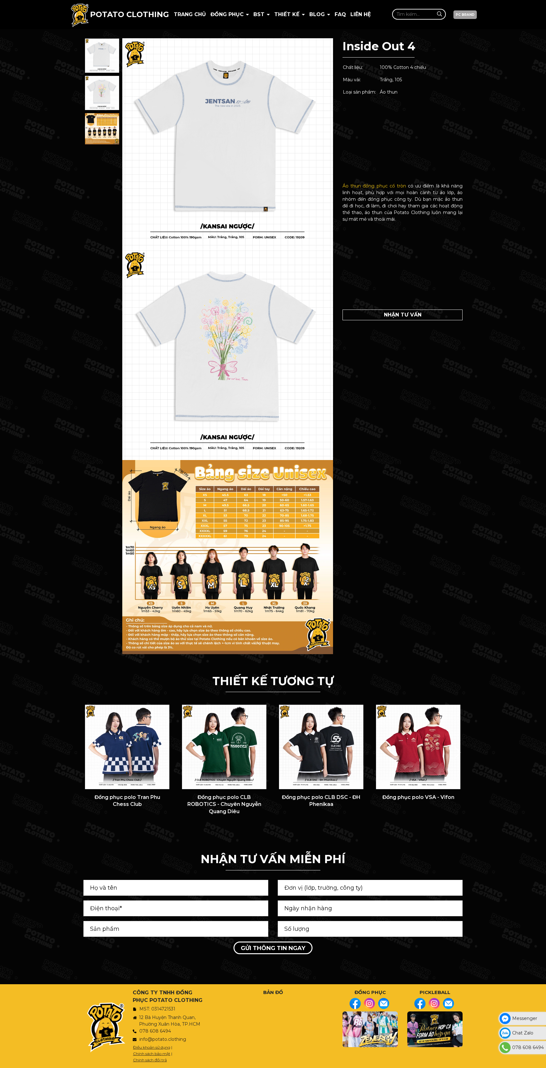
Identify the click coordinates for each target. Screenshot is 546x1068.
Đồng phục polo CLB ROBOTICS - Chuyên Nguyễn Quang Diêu (224, 804)
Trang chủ (190, 14)
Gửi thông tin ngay (273, 948)
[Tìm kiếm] (439, 14)
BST (259, 14)
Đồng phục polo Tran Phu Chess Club (127, 800)
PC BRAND (465, 15)
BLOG (317, 14)
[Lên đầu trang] (539, 1060)
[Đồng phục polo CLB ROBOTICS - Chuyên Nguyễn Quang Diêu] (224, 747)
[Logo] (79, 14)
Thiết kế (287, 14)
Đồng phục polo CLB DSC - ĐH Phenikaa (321, 800)
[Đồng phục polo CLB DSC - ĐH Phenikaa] (321, 747)
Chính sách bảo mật (151, 1053)
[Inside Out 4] (102, 56)
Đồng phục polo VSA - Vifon (418, 797)
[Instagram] (369, 1003)
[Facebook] (355, 1003)
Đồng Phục (227, 14)
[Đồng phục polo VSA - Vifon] (418, 747)
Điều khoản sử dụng (151, 1047)
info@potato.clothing (162, 1039)
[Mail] (383, 1003)
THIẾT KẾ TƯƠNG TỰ (273, 681)
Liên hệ (360, 14)
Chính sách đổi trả (150, 1060)
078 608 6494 (155, 1031)
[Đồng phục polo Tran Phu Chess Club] (127, 747)
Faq (340, 14)
